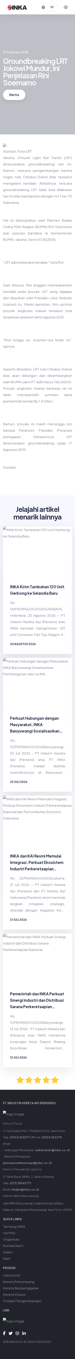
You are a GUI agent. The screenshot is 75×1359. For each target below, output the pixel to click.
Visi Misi (9, 1233)
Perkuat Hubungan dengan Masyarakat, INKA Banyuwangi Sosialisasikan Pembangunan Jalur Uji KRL (34, 725)
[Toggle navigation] (66, 7)
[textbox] (37, 321)
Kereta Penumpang (18, 1281)
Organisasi (11, 1239)
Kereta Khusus (14, 1294)
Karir (6, 1258)
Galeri (8, 1252)
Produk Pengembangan (22, 1301)
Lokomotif (11, 1275)
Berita (14, 95)
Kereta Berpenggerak (21, 1288)
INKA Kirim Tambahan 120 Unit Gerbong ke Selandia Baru (37, 589)
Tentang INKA (14, 1226)
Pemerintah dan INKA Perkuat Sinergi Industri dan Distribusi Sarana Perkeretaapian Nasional (37, 1000)
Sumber (9, 467)
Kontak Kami (13, 1245)
